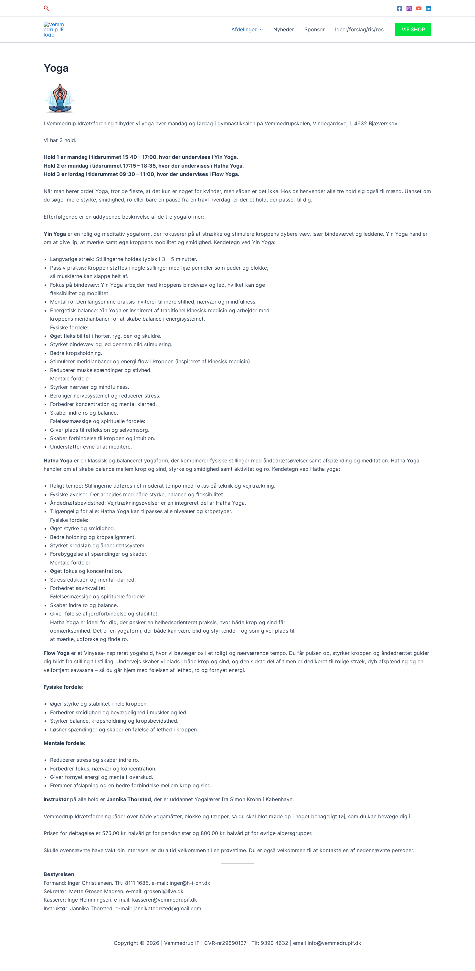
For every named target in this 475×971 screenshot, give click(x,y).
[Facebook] (399, 8)
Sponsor (314, 29)
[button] (46, 8)
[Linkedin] (428, 8)
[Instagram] (409, 8)
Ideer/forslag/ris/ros (359, 29)
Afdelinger (244, 29)
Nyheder (283, 29)
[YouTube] (419, 8)
